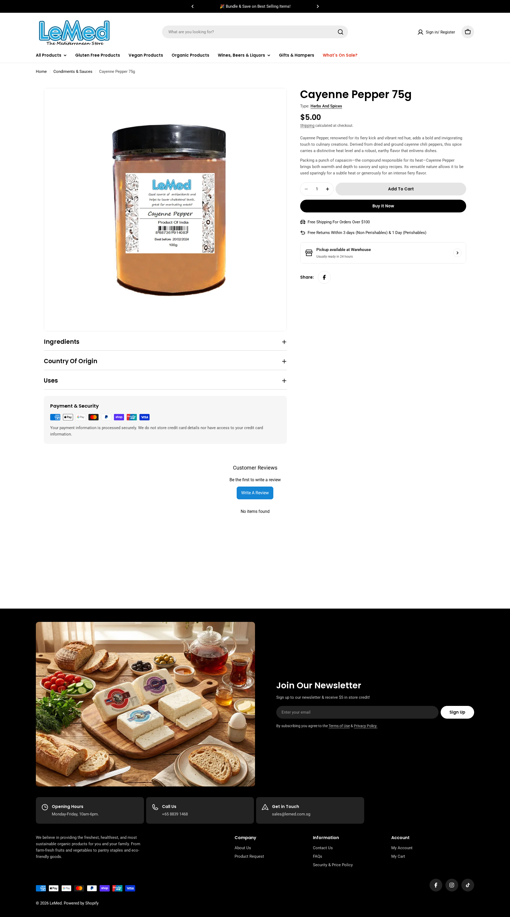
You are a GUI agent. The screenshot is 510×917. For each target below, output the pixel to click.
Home (41, 71)
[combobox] (255, 32)
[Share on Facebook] (324, 277)
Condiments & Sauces (72, 71)
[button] (192, 6)
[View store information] (457, 253)
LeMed (56, 903)
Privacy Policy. (365, 726)
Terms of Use (339, 726)
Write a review (255, 492)
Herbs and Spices (326, 106)
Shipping (307, 125)
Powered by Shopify (81, 903)
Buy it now (383, 206)
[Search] (340, 32)
